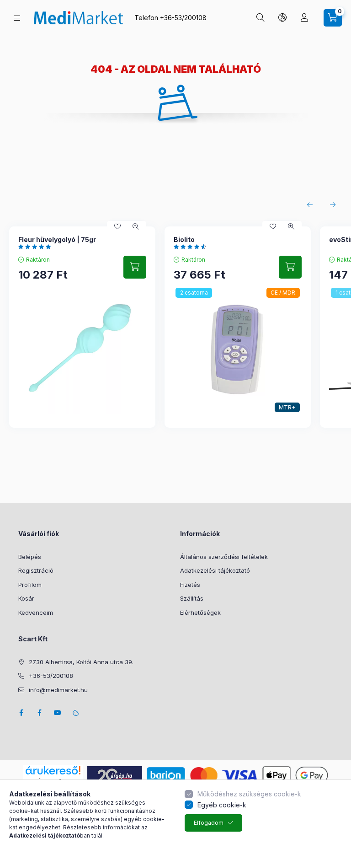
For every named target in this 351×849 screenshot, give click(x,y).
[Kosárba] (134, 267)
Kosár (26, 598)
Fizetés (190, 584)
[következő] (333, 205)
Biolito (184, 239)
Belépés (29, 556)
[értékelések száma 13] (192, 246)
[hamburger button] (17, 18)
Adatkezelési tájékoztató (215, 570)
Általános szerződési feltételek (224, 556)
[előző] (310, 205)
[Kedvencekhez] (117, 226)
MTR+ (287, 407)
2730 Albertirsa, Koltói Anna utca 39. (81, 662)
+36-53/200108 (183, 17)
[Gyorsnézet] (136, 226)
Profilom (30, 584)
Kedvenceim (35, 612)
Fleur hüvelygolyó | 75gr (57, 239)
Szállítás (191, 598)
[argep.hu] (114, 775)
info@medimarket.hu (58, 689)
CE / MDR (283, 292)
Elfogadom (208, 822)
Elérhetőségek (200, 612)
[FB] (39, 713)
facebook (21, 713)
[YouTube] (57, 713)
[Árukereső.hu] (53, 770)
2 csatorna (194, 292)
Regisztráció (35, 570)
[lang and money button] (282, 18)
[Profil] (304, 18)
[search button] (260, 18)
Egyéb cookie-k (221, 805)
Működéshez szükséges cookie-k (249, 794)
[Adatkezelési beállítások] (76, 713)
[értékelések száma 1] (36, 246)
